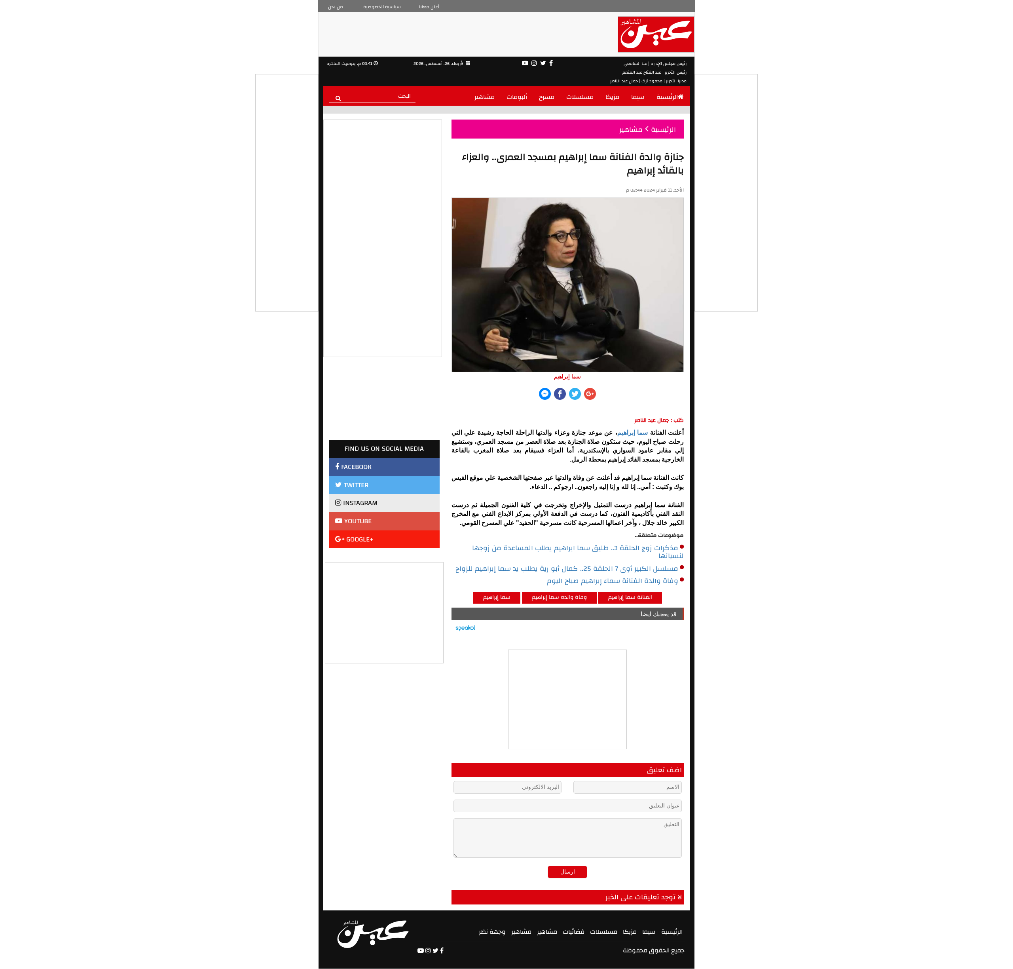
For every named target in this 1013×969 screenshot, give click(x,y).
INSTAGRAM (359, 502)
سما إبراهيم (632, 432)
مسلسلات (580, 97)
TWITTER (355, 485)
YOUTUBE (357, 521)
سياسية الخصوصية (382, 6)
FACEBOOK (355, 466)
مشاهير (484, 97)
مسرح (546, 97)
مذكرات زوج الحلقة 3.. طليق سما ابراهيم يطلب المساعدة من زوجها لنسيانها (578, 552)
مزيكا (612, 97)
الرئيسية (667, 97)
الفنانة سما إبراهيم (630, 597)
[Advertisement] (384, 611)
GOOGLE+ (359, 539)
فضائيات (573, 932)
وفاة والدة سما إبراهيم (559, 597)
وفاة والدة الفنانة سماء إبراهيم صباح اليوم (612, 581)
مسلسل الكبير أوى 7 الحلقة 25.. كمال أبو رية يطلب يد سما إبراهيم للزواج (566, 569)
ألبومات (516, 97)
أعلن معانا (429, 6)
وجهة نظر (492, 932)
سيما (638, 97)
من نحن (335, 6)
